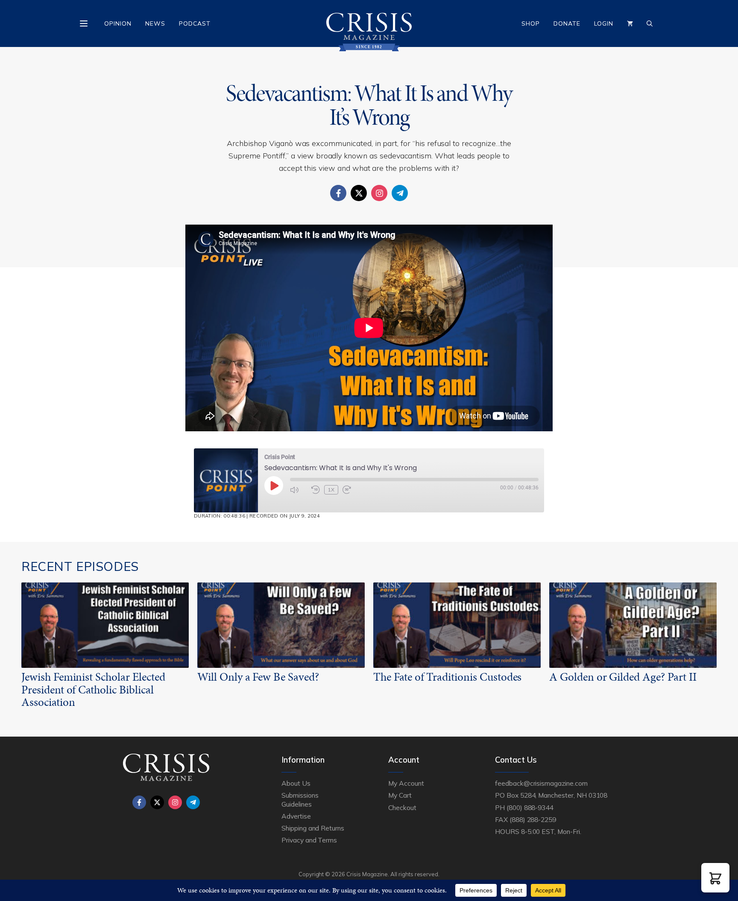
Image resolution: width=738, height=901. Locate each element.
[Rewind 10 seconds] (315, 490)
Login (603, 23)
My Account (406, 783)
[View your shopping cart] (630, 23)
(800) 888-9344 (530, 807)
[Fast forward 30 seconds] (351, 490)
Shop (530, 23)
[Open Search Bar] (649, 23)
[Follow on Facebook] (338, 193)
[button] (715, 877)
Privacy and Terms (309, 840)
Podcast (195, 23)
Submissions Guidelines (299, 799)
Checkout (402, 807)
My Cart (400, 795)
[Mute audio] (298, 490)
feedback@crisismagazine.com (541, 783)
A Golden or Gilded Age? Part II (622, 677)
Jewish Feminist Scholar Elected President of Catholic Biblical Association (93, 689)
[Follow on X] (359, 193)
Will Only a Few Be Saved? (258, 677)
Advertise (296, 816)
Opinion (118, 23)
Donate (567, 23)
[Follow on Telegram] (400, 193)
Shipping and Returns (312, 828)
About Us (295, 783)
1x (331, 489)
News (155, 23)
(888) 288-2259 (533, 819)
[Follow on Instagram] (379, 193)
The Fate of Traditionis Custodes (447, 677)
